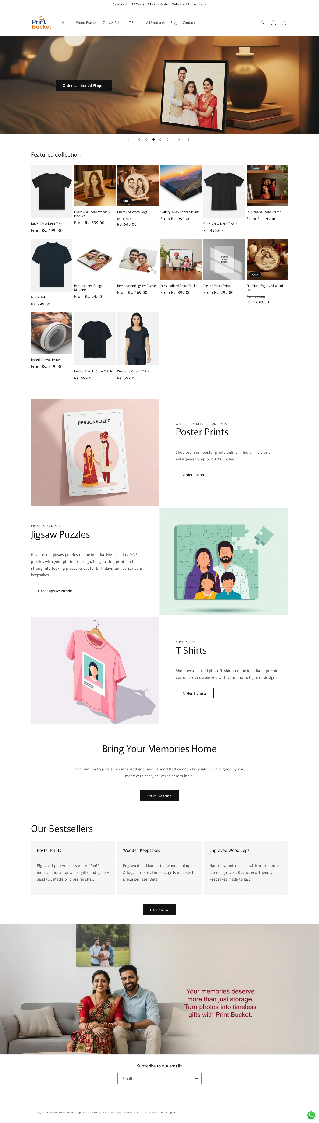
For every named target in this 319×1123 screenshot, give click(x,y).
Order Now (159, 909)
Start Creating (159, 795)
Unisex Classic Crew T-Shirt (94, 371)
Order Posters (194, 474)
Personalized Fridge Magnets (88, 288)
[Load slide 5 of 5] (167, 139)
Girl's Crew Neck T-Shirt (220, 224)
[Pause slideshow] (191, 139)
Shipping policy (146, 1112)
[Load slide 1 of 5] (139, 139)
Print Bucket (50, 1112)
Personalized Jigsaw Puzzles (137, 286)
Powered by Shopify (71, 1112)
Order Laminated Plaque (84, 85)
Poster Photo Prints (217, 286)
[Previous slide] (128, 139)
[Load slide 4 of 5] (160, 139)
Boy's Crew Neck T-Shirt (48, 224)
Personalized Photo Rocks (178, 286)
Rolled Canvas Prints (46, 360)
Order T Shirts (195, 693)
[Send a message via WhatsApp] (311, 1115)
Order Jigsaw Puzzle (55, 590)
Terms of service (121, 1112)
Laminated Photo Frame (264, 212)
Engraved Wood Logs (132, 212)
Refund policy (169, 1112)
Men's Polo (39, 297)
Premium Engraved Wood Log (265, 288)
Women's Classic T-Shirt (134, 371)
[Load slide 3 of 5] (153, 139)
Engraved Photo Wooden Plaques (92, 214)
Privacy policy (97, 1112)
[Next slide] (179, 139)
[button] (263, 23)
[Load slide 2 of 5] (146, 139)
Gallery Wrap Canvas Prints (180, 212)
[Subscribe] (196, 1078)
